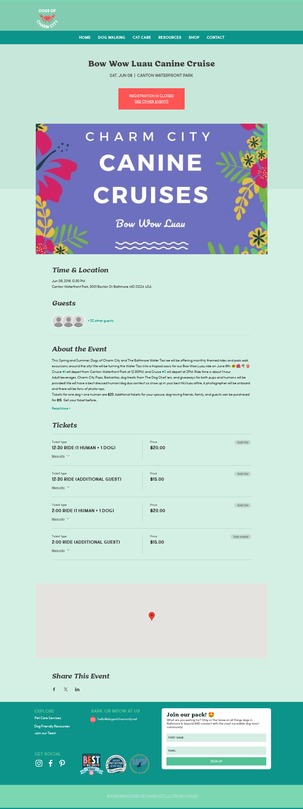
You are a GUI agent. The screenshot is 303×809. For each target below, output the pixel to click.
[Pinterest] (62, 763)
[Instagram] (39, 763)
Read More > (61, 409)
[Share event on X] (65, 689)
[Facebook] (50, 763)
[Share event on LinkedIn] (77, 689)
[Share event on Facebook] (54, 689)
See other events (151, 102)
